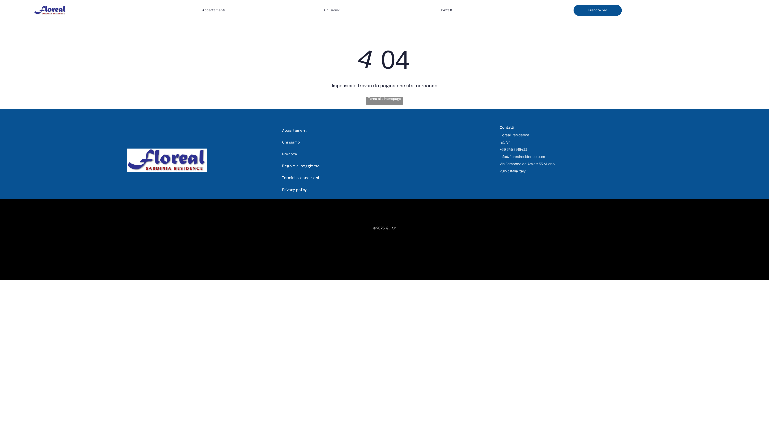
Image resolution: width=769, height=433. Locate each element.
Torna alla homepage (384, 99)
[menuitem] (213, 10)
